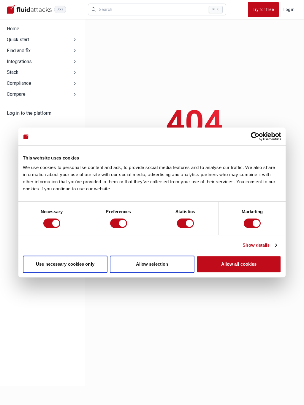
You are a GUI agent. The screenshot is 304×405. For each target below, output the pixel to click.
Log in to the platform (29, 113)
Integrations (19, 61)
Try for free (263, 9)
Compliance (19, 83)
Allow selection (152, 264)
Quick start (18, 39)
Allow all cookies (239, 264)
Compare (16, 94)
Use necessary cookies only (65, 264)
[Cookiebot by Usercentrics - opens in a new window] (255, 136)
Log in (289, 9)
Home (13, 28)
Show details (256, 245)
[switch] (118, 223)
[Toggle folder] (75, 40)
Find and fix (19, 50)
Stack (12, 72)
